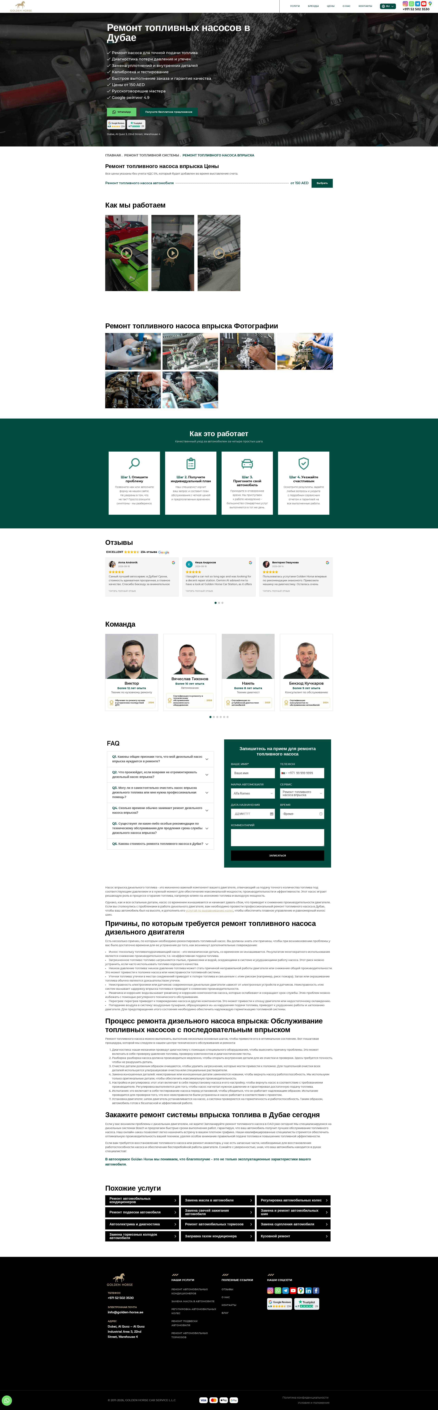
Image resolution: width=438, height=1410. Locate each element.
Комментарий (242, 825)
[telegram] (417, 3)
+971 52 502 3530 (416, 9)
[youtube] (423, 3)
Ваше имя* (240, 764)
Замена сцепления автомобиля (287, 1224)
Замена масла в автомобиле (209, 1200)
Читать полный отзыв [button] (122, 591)
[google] (430, 4)
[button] (216, 603)
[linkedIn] (308, 1290)
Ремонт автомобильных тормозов (214, 1224)
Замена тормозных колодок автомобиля (133, 1236)
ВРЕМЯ (285, 805)
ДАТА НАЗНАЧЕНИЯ (245, 805)
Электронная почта (122, 1307)
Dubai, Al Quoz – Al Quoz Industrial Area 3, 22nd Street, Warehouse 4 (126, 1331)
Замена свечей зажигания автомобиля (207, 1212)
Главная (113, 155)
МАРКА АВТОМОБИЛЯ (247, 784)
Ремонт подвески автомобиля (135, 1212)
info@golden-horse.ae (125, 1312)
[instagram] (405, 3)
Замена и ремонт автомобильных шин (289, 1212)
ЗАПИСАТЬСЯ (277, 855)
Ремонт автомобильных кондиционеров (130, 1200)
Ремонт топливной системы (151, 155)
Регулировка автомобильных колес (291, 1200)
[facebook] (316, 1290)
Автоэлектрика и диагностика (135, 1224)
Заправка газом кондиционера (211, 1236)
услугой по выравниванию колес (209, 910)
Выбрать (322, 183)
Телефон (287, 764)
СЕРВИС (286, 784)
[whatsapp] (411, 3)
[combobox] (287, 773)
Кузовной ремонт (275, 1236)
